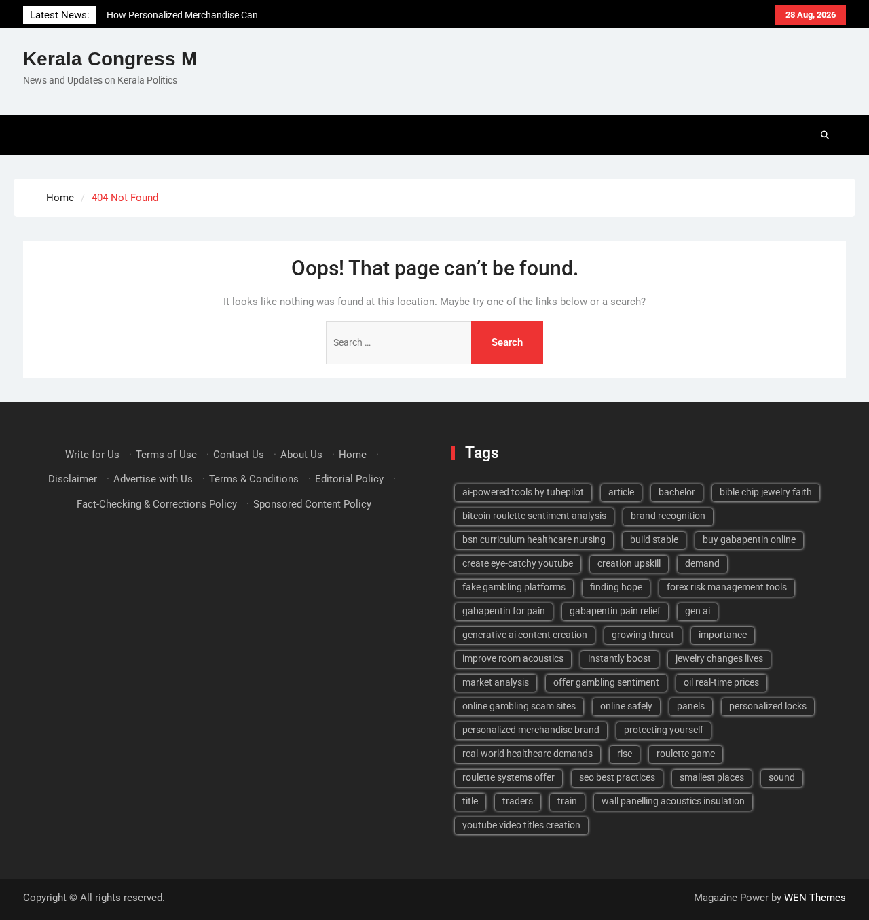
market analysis (495, 682)
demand (702, 563)
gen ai (697, 610)
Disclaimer (72, 479)
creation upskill (629, 563)
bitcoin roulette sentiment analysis (534, 515)
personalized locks (768, 706)
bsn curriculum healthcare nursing (534, 539)
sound (782, 777)
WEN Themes (815, 897)
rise (624, 753)
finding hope (616, 587)
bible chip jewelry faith (766, 491)
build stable (654, 539)
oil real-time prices (721, 682)
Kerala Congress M (110, 58)
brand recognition (668, 515)
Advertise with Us (153, 479)
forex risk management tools (727, 587)
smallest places (712, 777)
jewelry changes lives (719, 658)
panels (691, 706)
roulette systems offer (508, 777)
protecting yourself (663, 729)
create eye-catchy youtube (517, 563)
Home (353, 454)
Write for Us (92, 454)
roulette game (686, 753)
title (470, 801)
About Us (301, 454)
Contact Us (238, 454)
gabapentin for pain (503, 610)
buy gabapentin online (749, 539)
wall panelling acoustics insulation (673, 801)
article (621, 491)
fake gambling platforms (514, 587)
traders (517, 801)
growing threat (643, 634)
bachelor (677, 491)
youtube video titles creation (521, 824)
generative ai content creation (524, 634)
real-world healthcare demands (527, 753)
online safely (626, 706)
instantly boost (619, 658)
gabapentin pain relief (615, 610)
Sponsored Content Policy (312, 504)
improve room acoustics (512, 658)
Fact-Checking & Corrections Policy (157, 504)
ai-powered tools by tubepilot (523, 491)
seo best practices (617, 777)
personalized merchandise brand (530, 729)
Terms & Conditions (254, 479)
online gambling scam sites (519, 706)
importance (723, 634)
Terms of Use (166, 454)
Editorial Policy (349, 479)
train (567, 801)
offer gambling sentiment (606, 682)
